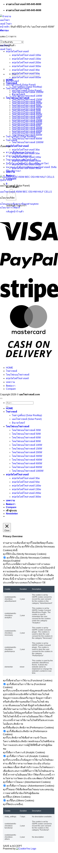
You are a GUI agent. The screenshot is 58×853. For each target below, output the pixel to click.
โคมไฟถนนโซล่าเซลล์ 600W (27, 121)
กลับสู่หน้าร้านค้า (15, 211)
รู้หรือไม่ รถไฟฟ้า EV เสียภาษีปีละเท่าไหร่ (27, 163)
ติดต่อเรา (10, 385)
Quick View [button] (6, 180)
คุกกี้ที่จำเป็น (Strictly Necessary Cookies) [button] (24, 554)
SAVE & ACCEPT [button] (12, 846)
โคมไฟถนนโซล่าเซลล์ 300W (27, 107)
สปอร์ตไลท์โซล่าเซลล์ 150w (26, 59)
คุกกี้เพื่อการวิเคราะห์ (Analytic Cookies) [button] (24, 752)
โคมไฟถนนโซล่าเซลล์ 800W (27, 138)
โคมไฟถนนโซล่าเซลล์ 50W (26, 118)
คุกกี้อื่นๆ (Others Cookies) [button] (16, 797)
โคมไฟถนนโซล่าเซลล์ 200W (27, 103)
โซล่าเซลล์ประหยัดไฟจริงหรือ (21, 159)
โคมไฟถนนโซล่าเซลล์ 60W (26, 125)
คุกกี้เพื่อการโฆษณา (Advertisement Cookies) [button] (27, 782)
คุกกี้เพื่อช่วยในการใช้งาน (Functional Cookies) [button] (27, 680)
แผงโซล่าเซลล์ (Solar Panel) (21, 84)
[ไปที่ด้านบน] (1, 398)
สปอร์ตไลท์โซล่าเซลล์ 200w (26, 62)
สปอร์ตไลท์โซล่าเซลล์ (17, 146)
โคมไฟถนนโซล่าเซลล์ (17, 88)
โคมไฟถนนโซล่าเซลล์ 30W (26, 110)
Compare (11, 389)
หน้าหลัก (4, 26)
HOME (9, 367)
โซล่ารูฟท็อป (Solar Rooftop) (27, 87)
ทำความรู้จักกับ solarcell (19, 156)
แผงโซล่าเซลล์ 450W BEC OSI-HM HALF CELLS (26, 191)
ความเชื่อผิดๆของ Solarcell (20, 152)
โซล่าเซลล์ (11, 140)
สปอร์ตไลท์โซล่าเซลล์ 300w (26, 66)
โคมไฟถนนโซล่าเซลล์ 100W (27, 96)
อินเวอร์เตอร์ (12, 81)
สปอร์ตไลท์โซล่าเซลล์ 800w (26, 77)
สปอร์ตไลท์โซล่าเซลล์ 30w (26, 149)
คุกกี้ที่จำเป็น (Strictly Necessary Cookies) (28, 557)
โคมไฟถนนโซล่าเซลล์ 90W (26, 133)
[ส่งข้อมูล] (7, 406)
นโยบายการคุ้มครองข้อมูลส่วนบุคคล (19, 204)
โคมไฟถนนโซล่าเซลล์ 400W (27, 114)
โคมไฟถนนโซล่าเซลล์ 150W (27, 99)
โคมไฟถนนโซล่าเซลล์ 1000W (27, 142)
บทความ (10, 382)
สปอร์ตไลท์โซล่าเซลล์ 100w (26, 55)
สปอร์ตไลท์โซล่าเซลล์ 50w (26, 73)
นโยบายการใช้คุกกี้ (10, 207)
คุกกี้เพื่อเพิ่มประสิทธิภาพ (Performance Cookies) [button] (28, 727)
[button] (4, 30)
